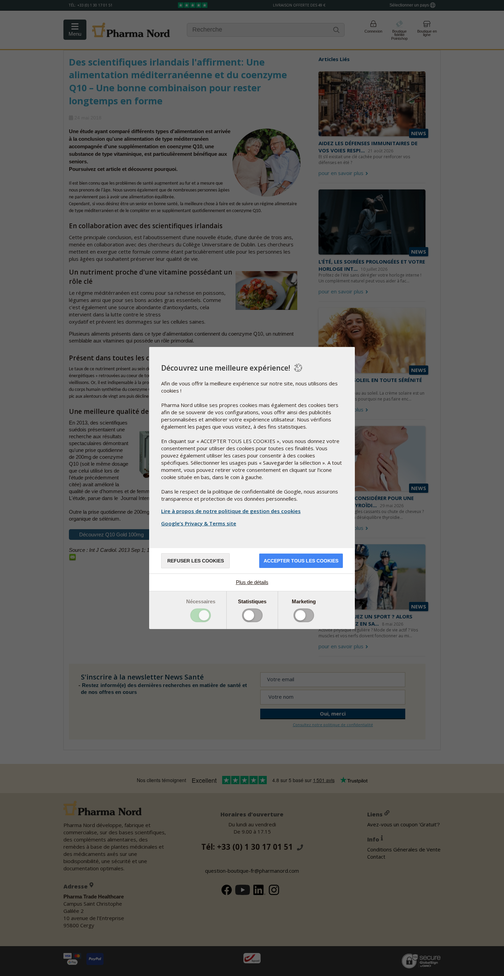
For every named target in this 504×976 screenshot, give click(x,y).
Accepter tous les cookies (301, 560)
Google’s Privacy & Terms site (198, 523)
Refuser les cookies (195, 560)
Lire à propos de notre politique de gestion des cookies (231, 511)
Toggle (200, 615)
